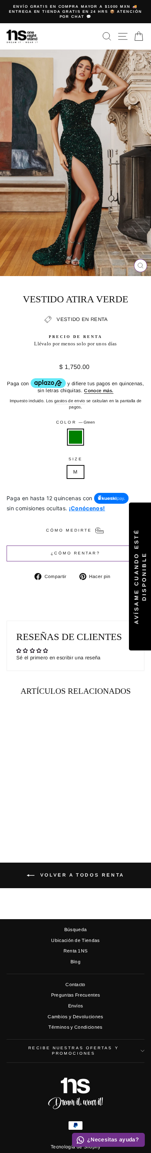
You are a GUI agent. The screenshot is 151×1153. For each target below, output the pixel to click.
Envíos (75, 1006)
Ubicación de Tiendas (75, 940)
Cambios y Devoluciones (75, 1016)
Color (75, 422)
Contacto (75, 984)
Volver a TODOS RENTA (81, 875)
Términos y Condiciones (75, 1027)
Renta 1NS (75, 951)
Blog (75, 961)
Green (75, 437)
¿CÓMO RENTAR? (75, 553)
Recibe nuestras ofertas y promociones (73, 1050)
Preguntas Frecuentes (75, 995)
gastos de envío (69, 400)
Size (75, 459)
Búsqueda (75, 929)
